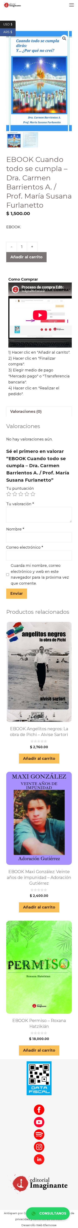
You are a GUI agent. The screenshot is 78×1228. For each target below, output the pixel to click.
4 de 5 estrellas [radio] (26, 494)
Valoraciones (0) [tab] (26, 411)
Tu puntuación (20, 488)
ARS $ (9, 32)
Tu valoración (20, 504)
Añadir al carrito (26, 257)
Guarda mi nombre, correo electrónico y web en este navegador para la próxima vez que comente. (40, 574)
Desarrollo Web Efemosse (39, 1225)
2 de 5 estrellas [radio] (14, 494)
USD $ (9, 24)
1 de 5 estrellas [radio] (8, 494)
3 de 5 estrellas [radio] (20, 494)
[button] (64, 38)
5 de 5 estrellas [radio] (32, 494)
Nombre (15, 529)
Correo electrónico (24, 547)
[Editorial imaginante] (12, 5)
